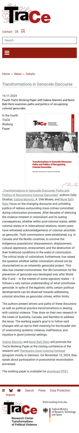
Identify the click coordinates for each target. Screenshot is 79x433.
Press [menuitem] (42, 390)
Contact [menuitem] (7, 31)
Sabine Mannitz (24, 199)
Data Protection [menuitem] (60, 390)
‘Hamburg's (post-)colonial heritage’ (42, 351)
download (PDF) (57, 371)
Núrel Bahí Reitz (39, 342)
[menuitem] (17, 31)
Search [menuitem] (30, 390)
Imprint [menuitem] (10, 395)
